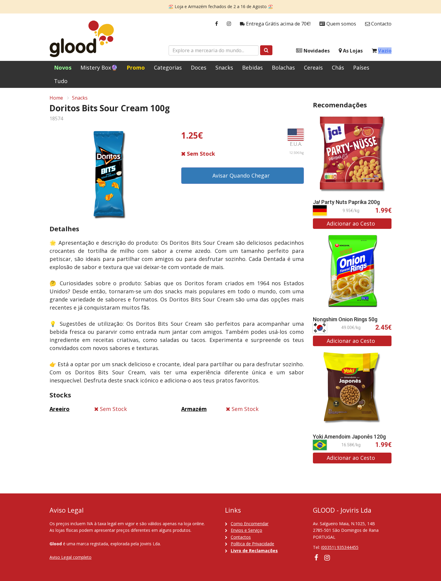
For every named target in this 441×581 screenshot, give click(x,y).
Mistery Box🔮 (99, 67)
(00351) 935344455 (339, 547)
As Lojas (352, 50)
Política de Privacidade (252, 544)
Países (361, 67)
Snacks (224, 67)
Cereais (313, 67)
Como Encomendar (249, 523)
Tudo (61, 81)
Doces (198, 67)
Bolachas (283, 67)
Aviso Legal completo (71, 557)
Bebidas (252, 67)
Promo (136, 67)
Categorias (168, 67)
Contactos (241, 537)
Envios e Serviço (246, 530)
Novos (62, 67)
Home (56, 97)
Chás (338, 67)
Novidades (316, 50)
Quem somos (340, 23)
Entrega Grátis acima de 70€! (277, 23)
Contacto (381, 23)
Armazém (194, 408)
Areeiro (60, 408)
